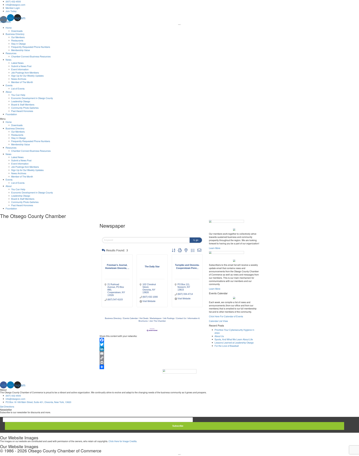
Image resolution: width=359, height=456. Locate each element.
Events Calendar (130, 318)
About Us (219, 336)
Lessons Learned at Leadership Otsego (234, 342)
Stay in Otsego (18, 43)
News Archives (18, 79)
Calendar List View (218, 321)
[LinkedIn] (152, 349)
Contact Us (181, 318)
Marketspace (155, 318)
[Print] (152, 362)
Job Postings (168, 318)
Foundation (11, 114)
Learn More (214, 248)
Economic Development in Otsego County (32, 98)
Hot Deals (144, 318)
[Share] (152, 367)
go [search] (197, 240)
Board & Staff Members (22, 104)
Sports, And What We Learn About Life (234, 339)
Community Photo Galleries (25, 107)
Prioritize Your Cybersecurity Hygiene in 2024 (234, 331)
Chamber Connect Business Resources (31, 56)
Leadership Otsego (20, 101)
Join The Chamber (157, 321)
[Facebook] (152, 340)
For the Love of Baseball (227, 345)
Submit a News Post (21, 66)
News (8, 59)
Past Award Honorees (22, 111)
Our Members (18, 37)
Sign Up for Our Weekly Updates (27, 75)
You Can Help (18, 95)
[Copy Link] (152, 358)
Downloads (17, 31)
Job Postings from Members (25, 72)
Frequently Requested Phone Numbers (30, 47)
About (8, 91)
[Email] (152, 353)
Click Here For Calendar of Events (226, 316)
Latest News (17, 63)
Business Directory (15, 34)
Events (9, 85)
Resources (11, 53)
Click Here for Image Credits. (123, 441)
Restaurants (17, 40)
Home (9, 27)
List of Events (18, 88)
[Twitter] (152, 344)
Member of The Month (22, 82)
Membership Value (20, 50)
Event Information (20, 69)
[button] (179, 118)
